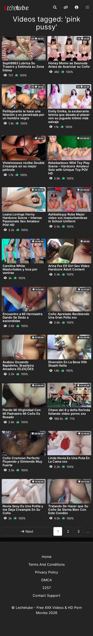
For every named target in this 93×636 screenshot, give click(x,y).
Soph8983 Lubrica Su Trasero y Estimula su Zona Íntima (23, 66)
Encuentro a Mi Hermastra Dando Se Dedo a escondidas (22, 317)
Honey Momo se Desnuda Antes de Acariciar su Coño (69, 64)
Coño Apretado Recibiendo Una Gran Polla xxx (68, 315)
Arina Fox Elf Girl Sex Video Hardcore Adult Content (69, 267)
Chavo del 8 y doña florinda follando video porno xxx (69, 411)
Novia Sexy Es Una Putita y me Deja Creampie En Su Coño (23, 509)
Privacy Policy (46, 572)
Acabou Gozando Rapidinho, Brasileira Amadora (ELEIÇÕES (18, 365)
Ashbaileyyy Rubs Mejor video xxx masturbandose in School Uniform (67, 217)
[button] (76, 7)
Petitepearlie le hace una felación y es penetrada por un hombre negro (23, 114)
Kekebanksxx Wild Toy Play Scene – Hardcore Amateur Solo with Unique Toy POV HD (69, 168)
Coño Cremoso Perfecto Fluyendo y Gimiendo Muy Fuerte (22, 461)
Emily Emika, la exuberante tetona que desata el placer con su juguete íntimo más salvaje (69, 116)
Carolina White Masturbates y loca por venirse (20, 269)
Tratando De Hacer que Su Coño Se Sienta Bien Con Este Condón (68, 509)
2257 (46, 588)
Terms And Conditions (46, 564)
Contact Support (46, 595)
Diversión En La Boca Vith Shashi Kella (67, 363)
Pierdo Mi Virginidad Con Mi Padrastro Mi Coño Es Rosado (22, 413)
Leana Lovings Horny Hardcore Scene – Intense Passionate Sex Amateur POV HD (22, 219)
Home (46, 556)
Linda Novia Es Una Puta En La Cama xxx (69, 459)
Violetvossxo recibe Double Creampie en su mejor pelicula (24, 166)
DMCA (46, 580)
